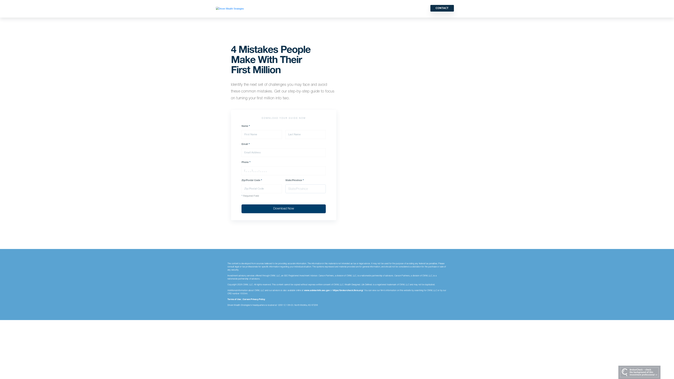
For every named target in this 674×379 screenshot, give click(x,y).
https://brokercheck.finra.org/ (348, 291)
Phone (246, 162)
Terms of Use (234, 299)
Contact (442, 8)
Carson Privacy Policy (254, 299)
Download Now (283, 208)
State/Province (294, 180)
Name (246, 126)
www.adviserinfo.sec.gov (317, 291)
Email (246, 144)
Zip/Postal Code (252, 180)
